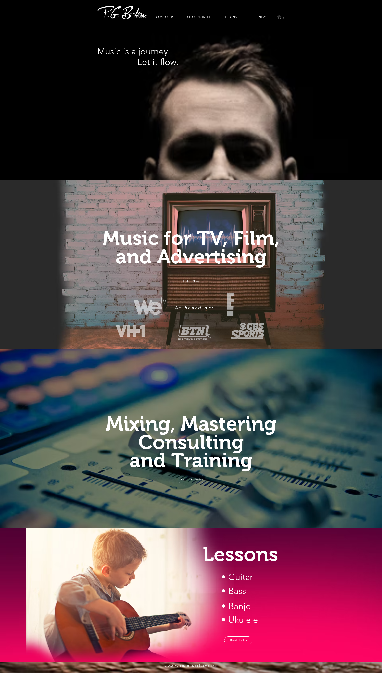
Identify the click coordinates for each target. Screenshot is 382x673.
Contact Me (209, 665)
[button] (281, 17)
